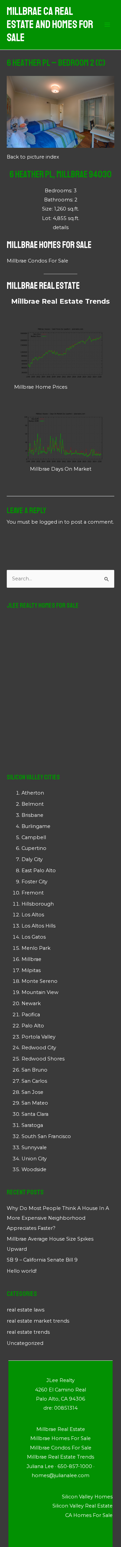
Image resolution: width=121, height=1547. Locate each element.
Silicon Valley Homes (87, 1497)
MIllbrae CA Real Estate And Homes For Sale (50, 25)
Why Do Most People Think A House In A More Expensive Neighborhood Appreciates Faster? (58, 1218)
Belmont (33, 804)
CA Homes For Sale (89, 1515)
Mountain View (40, 992)
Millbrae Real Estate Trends (60, 301)
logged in (51, 522)
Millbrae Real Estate (43, 286)
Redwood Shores (43, 1059)
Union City (34, 1159)
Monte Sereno (39, 981)
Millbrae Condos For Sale (37, 261)
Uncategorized (25, 1343)
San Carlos (34, 1081)
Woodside (34, 1169)
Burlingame (36, 826)
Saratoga (32, 1125)
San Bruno (34, 1070)
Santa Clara (35, 1114)
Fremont (33, 893)
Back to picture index (33, 157)
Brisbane (32, 815)
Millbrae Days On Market (60, 469)
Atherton (33, 793)
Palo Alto (33, 1026)
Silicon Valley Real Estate (82, 1506)
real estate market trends (38, 1321)
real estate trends (28, 1332)
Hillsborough (38, 904)
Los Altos (33, 915)
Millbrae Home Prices (40, 387)
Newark (31, 1003)
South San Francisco (46, 1136)
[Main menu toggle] (107, 25)
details (61, 227)
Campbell (34, 837)
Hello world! (22, 1271)
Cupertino (34, 848)
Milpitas (31, 970)
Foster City (34, 882)
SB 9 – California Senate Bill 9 (42, 1260)
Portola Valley (38, 1037)
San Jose (32, 1092)
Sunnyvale (34, 1147)
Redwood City (39, 1048)
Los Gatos (34, 937)
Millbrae (31, 959)
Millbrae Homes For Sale (49, 245)
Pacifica (31, 1015)
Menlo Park (36, 948)
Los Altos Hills (38, 926)
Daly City (32, 859)
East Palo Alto (39, 870)
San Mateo (35, 1103)
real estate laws (25, 1310)
